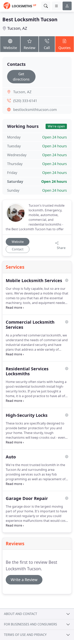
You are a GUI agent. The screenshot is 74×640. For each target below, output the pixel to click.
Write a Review (24, 579)
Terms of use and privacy (25, 635)
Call (47, 47)
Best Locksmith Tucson (29, 19)
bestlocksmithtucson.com (35, 109)
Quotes (64, 47)
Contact (17, 249)
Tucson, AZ (17, 28)
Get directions (21, 77)
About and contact (20, 614)
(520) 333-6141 (25, 100)
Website (10, 47)
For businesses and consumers (30, 624)
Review (29, 47)
